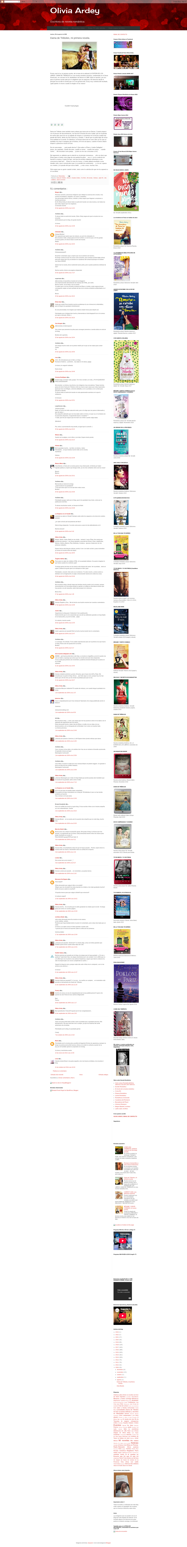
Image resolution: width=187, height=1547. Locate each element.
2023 (117, 1332)
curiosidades (121, 1410)
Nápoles (116, 1443)
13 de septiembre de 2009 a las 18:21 (66, 898)
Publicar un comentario (60, 1071)
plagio (124, 1448)
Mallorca (132, 1438)
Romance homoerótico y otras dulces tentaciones (131, 1163)
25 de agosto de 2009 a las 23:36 (65, 492)
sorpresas (116, 1458)
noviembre (120, 1372)
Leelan (57, 858)
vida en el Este (118, 1465)
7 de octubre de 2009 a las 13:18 (64, 1035)
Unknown (58, 232)
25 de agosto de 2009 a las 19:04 (65, 337)
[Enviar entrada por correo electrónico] (69, 176)
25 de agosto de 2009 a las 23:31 (65, 475)
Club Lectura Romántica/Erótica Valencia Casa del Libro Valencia (125, 1083)
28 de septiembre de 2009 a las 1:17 (66, 1002)
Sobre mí (65, 28)
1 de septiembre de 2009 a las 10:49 (66, 730)
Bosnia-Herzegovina (119, 1402)
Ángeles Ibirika (60, 558)
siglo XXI (135, 1456)
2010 (117, 1365)
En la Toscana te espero (126, 1420)
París (120, 1449)
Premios (129, 1449)
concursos (131, 1408)
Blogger (108, 1543)
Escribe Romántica (120, 1086)
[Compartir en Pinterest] (61, 182)
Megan (57, 192)
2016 (117, 1350)
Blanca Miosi (59, 463)
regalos (120, 1452)
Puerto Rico (135, 1448)
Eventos (118, 1425)
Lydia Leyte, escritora (121, 1108)
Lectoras (117, 1434)
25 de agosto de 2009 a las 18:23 (65, 317)
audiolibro (129, 1396)
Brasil (126, 1402)
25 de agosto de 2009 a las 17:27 (65, 272)
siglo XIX (101, 177)
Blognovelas (128, 1400)
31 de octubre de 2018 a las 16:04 (65, 1067)
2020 (117, 1340)
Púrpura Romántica (121, 1093)
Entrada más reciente (57, 1074)
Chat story (117, 1404)
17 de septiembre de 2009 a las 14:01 (66, 947)
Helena (57, 445)
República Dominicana (132, 1452)
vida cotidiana (134, 1463)
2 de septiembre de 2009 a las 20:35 (66, 823)
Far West (83, 177)
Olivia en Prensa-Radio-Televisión (126, 1446)
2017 (117, 1347)
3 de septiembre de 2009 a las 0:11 (65, 839)
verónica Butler (60, 917)
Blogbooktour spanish (119, 1400)
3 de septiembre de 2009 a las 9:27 (65, 863)
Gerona (121, 1427)
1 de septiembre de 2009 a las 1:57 (65, 692)
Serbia (122, 1454)
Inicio (81, 1074)
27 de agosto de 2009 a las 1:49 (64, 594)
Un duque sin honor (120, 1460)
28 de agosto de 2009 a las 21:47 (65, 633)
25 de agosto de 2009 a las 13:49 (65, 226)
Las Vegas (135, 1432)
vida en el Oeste (61, 179)
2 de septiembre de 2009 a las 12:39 (66, 798)
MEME (136, 1438)
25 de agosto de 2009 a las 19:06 (65, 352)
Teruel (121, 1458)
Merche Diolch (59, 829)
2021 (117, 1337)
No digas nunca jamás (124, 1443)
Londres (134, 1434)
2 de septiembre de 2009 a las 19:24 (66, 811)
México (116, 1440)
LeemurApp (123, 1434)
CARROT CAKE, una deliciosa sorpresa (130, 1192)
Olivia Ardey (75, 10)
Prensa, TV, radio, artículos (96, 28)
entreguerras (134, 1421)
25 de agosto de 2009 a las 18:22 (65, 296)
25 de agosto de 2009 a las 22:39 (65, 458)
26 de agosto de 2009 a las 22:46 (65, 576)
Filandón (136, 1425)
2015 (117, 1352)
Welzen (57, 435)
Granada (125, 1427)
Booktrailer (135, 1400)
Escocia (120, 1423)
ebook (116, 1417)
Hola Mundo (120, 1386)
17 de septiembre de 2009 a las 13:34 (66, 934)
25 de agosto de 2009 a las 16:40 (65, 244)
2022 (117, 1334)
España (126, 1423)
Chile (122, 1404)
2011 (117, 1362)
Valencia (127, 1463)
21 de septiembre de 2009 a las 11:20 (66, 984)
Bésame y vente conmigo (123, 1398)
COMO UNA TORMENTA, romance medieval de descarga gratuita (130, 1149)
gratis (130, 1427)
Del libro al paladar (119, 1411)
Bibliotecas (135, 1398)
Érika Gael (58, 302)
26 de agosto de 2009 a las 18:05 (65, 553)
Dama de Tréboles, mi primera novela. (130, 1178)
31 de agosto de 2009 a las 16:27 (65, 680)
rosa (56, 357)
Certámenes (132, 1402)
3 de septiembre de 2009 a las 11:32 (66, 873)
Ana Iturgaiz (59, 323)
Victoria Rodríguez (61, 377)
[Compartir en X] (57, 182)
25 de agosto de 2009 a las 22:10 (65, 429)
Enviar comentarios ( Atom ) (67, 1078)
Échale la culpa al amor (126, 1417)
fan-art (125, 1425)
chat (137, 1402)
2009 (117, 1367)
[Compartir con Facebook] (59, 182)
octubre (119, 1374)
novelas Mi (116, 1445)
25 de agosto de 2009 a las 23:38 (65, 508)
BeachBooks (135, 1396)
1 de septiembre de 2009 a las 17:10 (66, 782)
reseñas (117, 1454)
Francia (116, 1427)
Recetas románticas (120, 1450)
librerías (129, 1434)
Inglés (116, 1429)
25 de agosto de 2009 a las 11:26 (65, 208)
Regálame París (132, 1450)
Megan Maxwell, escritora (122, 1106)
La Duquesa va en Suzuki (63, 514)
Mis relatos (134, 1440)
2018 (117, 1344)
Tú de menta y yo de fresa (130, 1458)
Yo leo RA (118, 1091)
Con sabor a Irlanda (120, 1408)
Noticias (96, 177)
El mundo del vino (129, 1419)
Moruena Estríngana (61, 879)
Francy (57, 990)
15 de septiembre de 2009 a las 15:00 (66, 911)
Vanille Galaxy (59, 953)
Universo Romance (121, 1104)
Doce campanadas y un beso (128, 1415)
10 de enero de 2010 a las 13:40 (64, 1053)
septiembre (120, 1377)
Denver (69, 177)
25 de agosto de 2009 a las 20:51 (65, 400)
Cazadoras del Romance (122, 1100)
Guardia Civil (135, 1427)
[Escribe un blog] (54, 182)
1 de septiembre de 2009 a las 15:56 (66, 755)
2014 (117, 1355)
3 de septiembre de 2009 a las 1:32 (65, 852)
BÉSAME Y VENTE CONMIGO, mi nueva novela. (130, 1208)
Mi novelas (90, 177)
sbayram (90, 1543)
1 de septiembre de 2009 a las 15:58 (66, 769)
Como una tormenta (133, 1406)
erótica (116, 1423)
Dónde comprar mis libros (117, 28)
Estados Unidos (76, 177)
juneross (58, 698)
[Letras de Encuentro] (120, 1531)
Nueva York (123, 1445)
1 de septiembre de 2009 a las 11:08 (66, 741)
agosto (119, 1379)
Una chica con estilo (129, 1462)
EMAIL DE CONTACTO (120, 34)
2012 (117, 1360)
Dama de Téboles (61, 177)
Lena (56, 1058)
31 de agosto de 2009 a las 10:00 (65, 666)
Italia (126, 1429)
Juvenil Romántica (120, 1095)
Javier (57, 610)
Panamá (116, 1448)
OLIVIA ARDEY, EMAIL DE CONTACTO (125, 1116)
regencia (124, 1452)
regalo (116, 1452)
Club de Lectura (123, 1406)
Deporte (132, 1413)
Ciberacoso (127, 1404)
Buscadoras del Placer (121, 1102)
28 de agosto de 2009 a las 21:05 (65, 623)
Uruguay (122, 1463)
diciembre (120, 1369)
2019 (117, 1342)
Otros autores (133, 1447)
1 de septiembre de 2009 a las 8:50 (65, 712)
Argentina (123, 1396)
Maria (57, 1040)
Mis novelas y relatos (78, 28)
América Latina (118, 1395)
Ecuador (134, 1417)
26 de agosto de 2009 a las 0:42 (64, 531)
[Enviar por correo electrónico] (52, 182)
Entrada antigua (103, 1074)
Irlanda (121, 1429)
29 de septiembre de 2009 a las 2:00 (66, 1013)
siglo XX (129, 1456)
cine (131, 1404)
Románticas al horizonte (122, 1097)
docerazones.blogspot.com (63, 653)
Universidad (117, 1463)
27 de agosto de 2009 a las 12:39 (65, 605)
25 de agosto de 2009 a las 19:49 (65, 371)
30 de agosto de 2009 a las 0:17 (64, 648)
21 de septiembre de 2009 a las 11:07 (66, 972)
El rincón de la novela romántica (124, 1089)
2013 (117, 1357)
